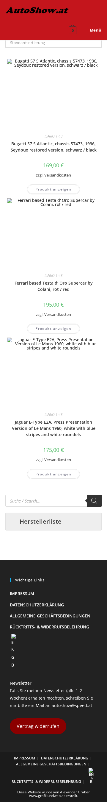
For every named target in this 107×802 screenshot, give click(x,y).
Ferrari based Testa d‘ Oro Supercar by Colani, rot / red (54, 286)
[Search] (94, 501)
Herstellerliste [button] (41, 521)
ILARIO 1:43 (54, 136)
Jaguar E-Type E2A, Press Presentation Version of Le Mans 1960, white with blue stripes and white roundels (53, 428)
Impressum (22, 593)
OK (88, 44)
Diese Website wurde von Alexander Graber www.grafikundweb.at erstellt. (53, 793)
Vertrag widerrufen (38, 726)
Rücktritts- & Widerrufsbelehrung (49, 627)
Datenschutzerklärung (37, 605)
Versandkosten (57, 175)
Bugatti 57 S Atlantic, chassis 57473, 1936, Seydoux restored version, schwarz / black (54, 147)
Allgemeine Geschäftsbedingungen (50, 616)
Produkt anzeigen (53, 189)
